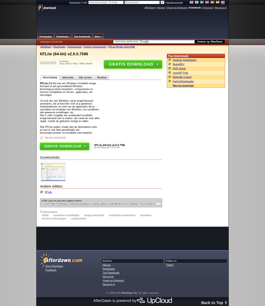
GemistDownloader (183, 81)
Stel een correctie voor (55, 137)
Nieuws (161, 7)
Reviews (102, 77)
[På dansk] (212, 2)
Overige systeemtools (95, 47)
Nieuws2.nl (221, 7)
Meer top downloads (183, 85)
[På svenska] (202, 2)
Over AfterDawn (54, 266)
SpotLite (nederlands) (185, 60)
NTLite (48, 192)
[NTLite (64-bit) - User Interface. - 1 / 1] (54, 181)
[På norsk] (207, 2)
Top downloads (178, 55)
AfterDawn (149, 7)
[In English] (191, 2)
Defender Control (182, 77)
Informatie (68, 77)
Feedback (50, 270)
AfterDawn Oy (129, 292)
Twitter (169, 265)
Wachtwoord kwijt (174, 2)
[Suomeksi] (197, 2)
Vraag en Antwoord (177, 7)
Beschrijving (50, 77)
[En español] (218, 2)
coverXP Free (180, 72)
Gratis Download (131, 64)
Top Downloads (111, 272)
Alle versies (85, 77)
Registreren (74, 2)
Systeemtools (74, 47)
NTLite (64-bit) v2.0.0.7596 (121, 47)
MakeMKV (178, 64)
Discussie (208, 7)
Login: (85, 2)
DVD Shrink (179, 68)
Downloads (59, 47)
